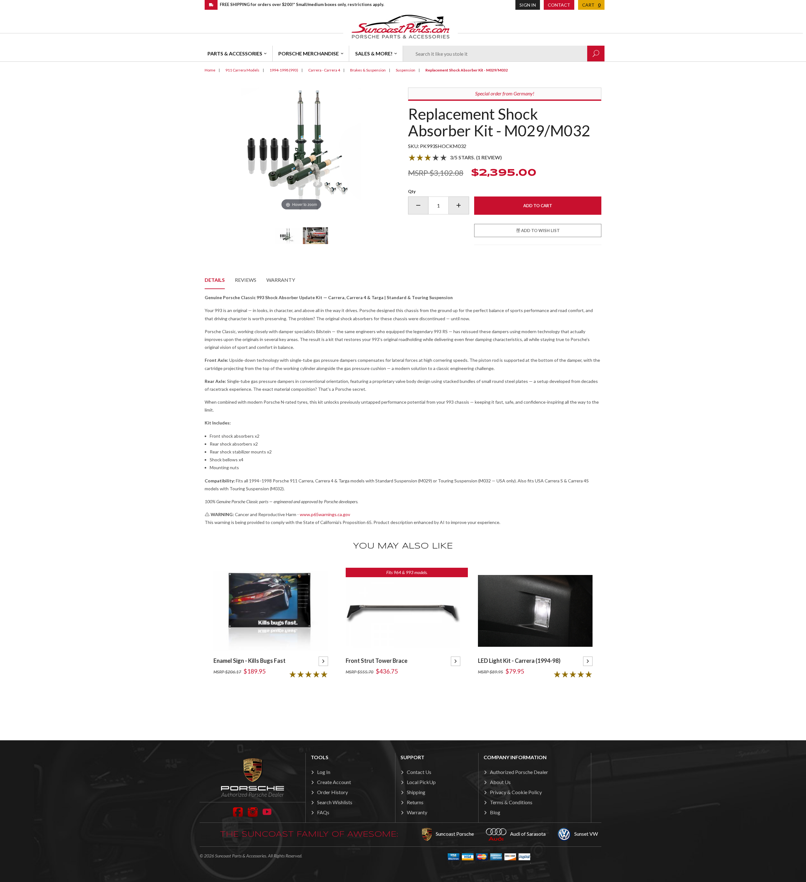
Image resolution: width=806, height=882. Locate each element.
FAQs (323, 812)
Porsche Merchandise (308, 53)
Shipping (416, 792)
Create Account (334, 782)
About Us (500, 782)
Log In (323, 772)
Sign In (527, 5)
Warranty (280, 280)
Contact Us (419, 772)
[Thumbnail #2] (315, 235)
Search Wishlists (334, 802)
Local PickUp (421, 782)
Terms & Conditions (511, 802)
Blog (495, 812)
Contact (559, 5)
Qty (412, 191)
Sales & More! (374, 53)
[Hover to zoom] (301, 149)
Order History (332, 792)
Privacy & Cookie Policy (516, 792)
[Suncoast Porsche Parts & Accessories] (400, 26)
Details (215, 280)
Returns (415, 802)
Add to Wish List (540, 230)
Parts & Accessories (234, 53)
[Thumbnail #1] (287, 235)
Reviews (245, 280)
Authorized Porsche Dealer (519, 772)
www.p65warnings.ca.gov (325, 514)
